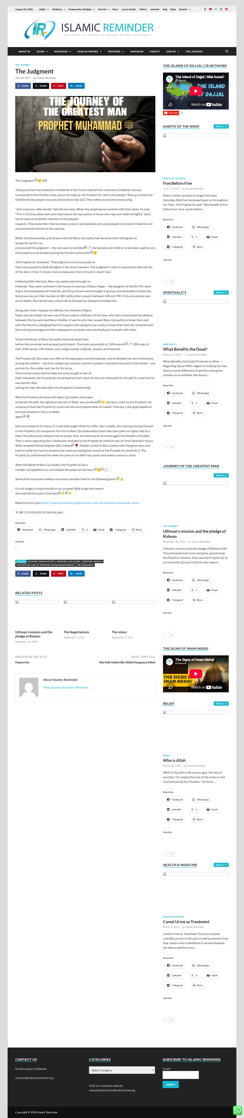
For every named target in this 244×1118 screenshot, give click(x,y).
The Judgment (85, 565)
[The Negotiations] (85, 614)
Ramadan (136, 51)
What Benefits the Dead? (185, 349)
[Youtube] (210, 9)
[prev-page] (166, 281)
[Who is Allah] (196, 730)
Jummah (154, 9)
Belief (166, 755)
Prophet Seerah (93, 561)
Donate (183, 9)
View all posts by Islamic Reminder (67, 687)
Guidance (57, 9)
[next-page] (172, 281)
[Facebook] (205, 9)
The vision (119, 632)
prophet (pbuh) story (41, 561)
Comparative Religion (80, 9)
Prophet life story (68, 561)
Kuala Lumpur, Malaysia (31, 1068)
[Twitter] (221, 9)
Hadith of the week (174, 178)
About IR (24, 51)
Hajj (165, 9)
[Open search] (227, 51)
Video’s (143, 9)
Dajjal (42, 9)
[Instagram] (216, 9)
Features (114, 51)
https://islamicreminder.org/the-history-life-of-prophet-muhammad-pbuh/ (90, 503)
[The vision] (133, 614)
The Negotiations (76, 632)
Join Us (171, 51)
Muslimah (61, 51)
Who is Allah (174, 760)
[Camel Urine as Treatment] (196, 892)
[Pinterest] (226, 9)
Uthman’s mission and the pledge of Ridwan (33, 634)
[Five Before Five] (196, 154)
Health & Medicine (173, 916)
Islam (40, 51)
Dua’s (115, 9)
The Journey (194, 51)
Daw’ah (102, 9)
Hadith (155, 51)
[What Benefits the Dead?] (196, 319)
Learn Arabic (129, 9)
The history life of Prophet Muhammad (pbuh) (45, 565)
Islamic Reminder (46, 77)
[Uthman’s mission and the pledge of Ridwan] (37, 614)
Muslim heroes (88, 51)
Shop (173, 9)
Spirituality (170, 344)
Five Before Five (177, 183)
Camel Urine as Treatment (186, 921)
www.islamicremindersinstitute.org (112, 1090)
